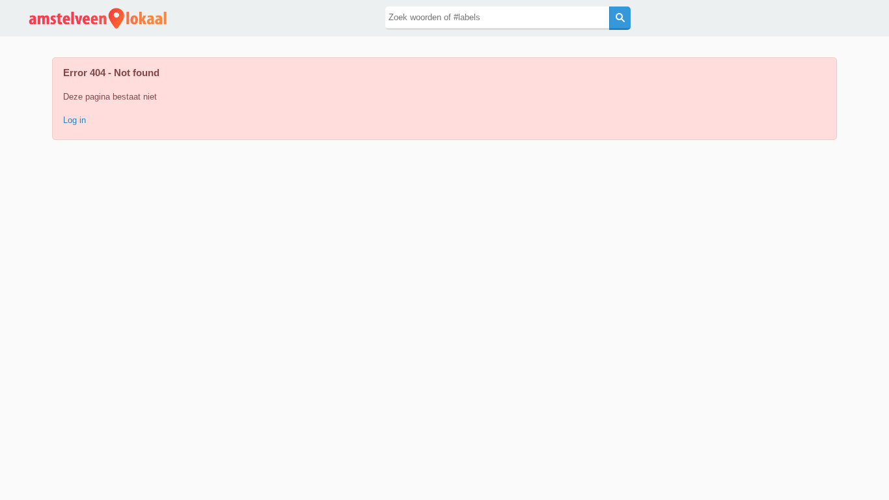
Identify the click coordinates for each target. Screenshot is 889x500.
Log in (74, 120)
